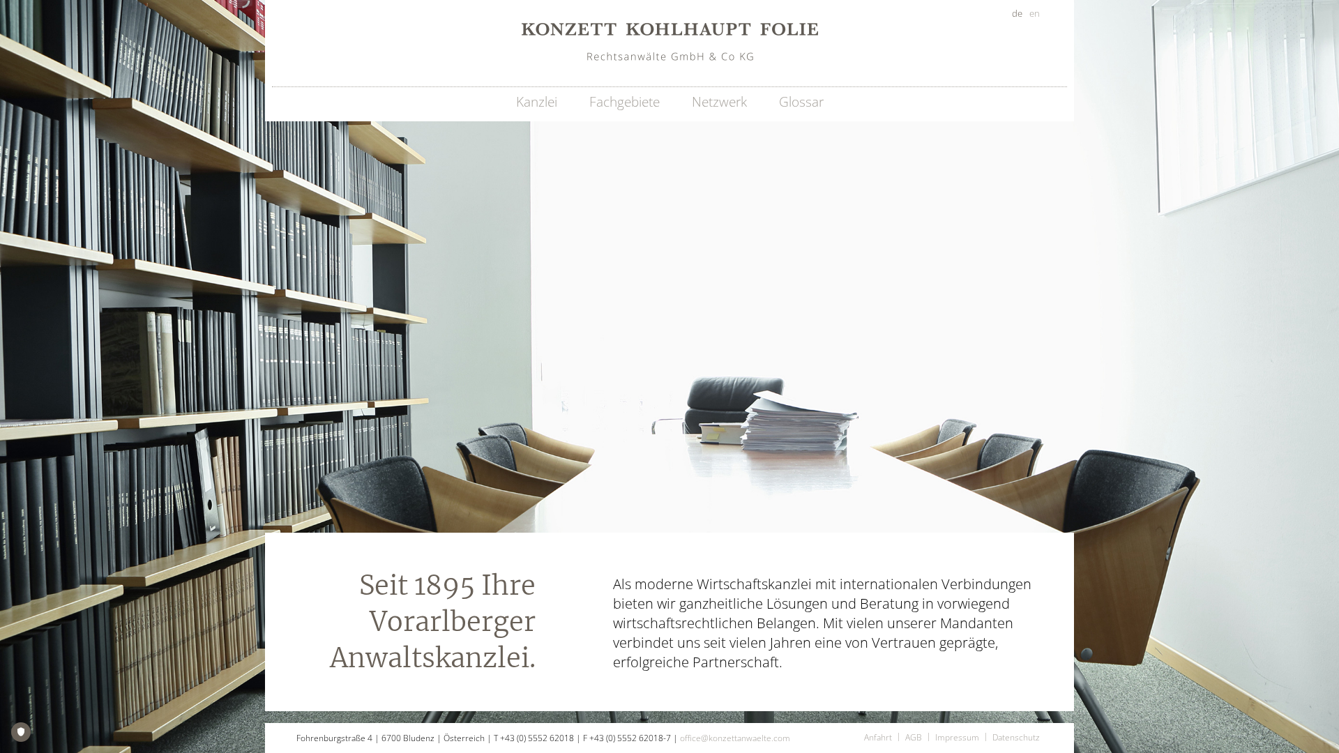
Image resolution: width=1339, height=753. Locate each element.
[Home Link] (669, 42)
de (1017, 13)
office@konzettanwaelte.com (735, 738)
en (1034, 13)
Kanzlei (536, 102)
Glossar (801, 102)
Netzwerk (719, 102)
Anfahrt (878, 737)
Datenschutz (1016, 737)
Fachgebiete (624, 102)
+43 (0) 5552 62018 (537, 738)
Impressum (957, 737)
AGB (913, 737)
